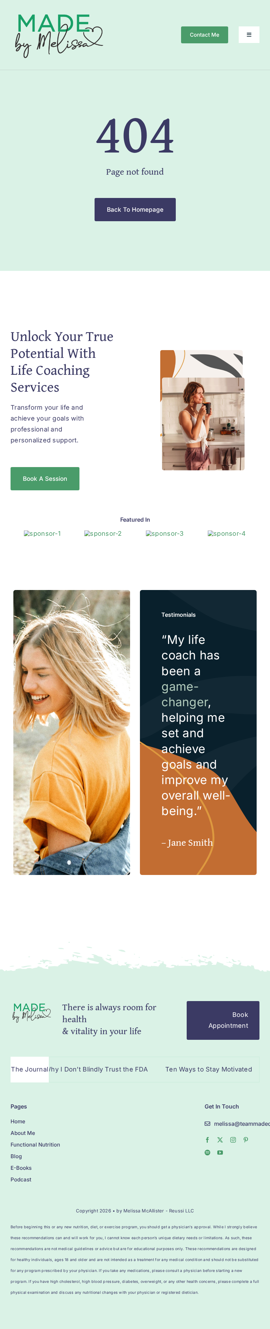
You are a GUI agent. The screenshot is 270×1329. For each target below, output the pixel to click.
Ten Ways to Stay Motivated (188, 1069)
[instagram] (233, 1140)
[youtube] (220, 1152)
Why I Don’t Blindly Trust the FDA (76, 1069)
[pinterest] (246, 1140)
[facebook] (207, 1140)
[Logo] (42, 533)
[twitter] (220, 1140)
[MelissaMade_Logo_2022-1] (59, 11)
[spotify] (207, 1152)
